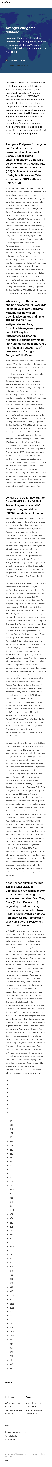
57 (10, 1299)
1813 (11, 1352)
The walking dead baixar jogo (33, 1404)
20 (11, 1120)
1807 (11, 1364)
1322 (11, 1198)
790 (11, 1230)
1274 (11, 1193)
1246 (11, 1129)
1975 (11, 1266)
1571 (11, 1347)
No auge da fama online (15, 1431)
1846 (12, 1258)
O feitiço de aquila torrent (13, 1404)
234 (11, 1202)
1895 (12, 1323)
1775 (11, 1181)
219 (11, 1360)
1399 (12, 1331)
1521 (11, 1343)
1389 (12, 1335)
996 (11, 1234)
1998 (12, 1315)
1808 (12, 1303)
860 (11, 1157)
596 (11, 1149)
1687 (11, 1153)
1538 (12, 1295)
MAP (7, 1460)
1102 (11, 1319)
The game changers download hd (34, 1412)
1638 (12, 1238)
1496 (12, 1254)
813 (11, 1242)
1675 (11, 1214)
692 (11, 1368)
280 (11, 1271)
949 (11, 1279)
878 (11, 1226)
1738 (11, 1145)
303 (11, 1291)
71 (10, 1250)
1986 (12, 1189)
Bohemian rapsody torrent (17, 65)
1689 (12, 1246)
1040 (12, 1210)
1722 (11, 1275)
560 (11, 1125)
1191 (11, 1133)
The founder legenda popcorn (14, 1412)
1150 (11, 1356)
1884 (12, 1339)
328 (11, 1311)
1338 (12, 1169)
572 (11, 1173)
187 (11, 1262)
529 (11, 1283)
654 (11, 1327)
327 (11, 1165)
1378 (11, 1218)
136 (11, 1206)
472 (11, 1137)
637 (11, 1222)
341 (11, 1161)
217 (11, 1177)
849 (11, 1287)
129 (11, 1185)
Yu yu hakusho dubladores (11, 1437)
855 (11, 1141)
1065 (12, 1307)
